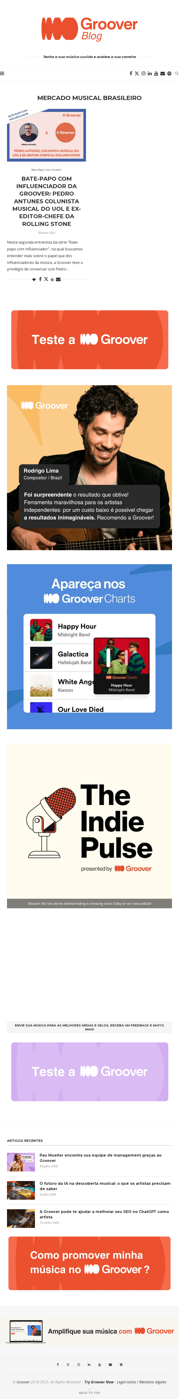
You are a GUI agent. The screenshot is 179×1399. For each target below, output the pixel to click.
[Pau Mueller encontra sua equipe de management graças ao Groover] (21, 1162)
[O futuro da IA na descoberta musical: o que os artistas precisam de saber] (21, 1190)
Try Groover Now (99, 1382)
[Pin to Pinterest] (52, 279)
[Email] (162, 73)
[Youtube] (156, 73)
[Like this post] (34, 279)
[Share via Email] (58, 279)
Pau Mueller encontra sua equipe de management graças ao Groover (101, 1158)
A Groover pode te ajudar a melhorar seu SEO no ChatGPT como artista (104, 1214)
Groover (23, 1382)
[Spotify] (169, 73)
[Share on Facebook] (40, 279)
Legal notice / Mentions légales (141, 1382)
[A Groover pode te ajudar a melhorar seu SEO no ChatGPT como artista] (21, 1218)
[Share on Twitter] (46, 279)
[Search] (176, 73)
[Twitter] (136, 73)
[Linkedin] (150, 73)
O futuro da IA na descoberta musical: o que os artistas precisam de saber (105, 1186)
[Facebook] (131, 73)
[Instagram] (143, 73)
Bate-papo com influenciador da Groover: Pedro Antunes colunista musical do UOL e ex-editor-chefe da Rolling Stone (46, 201)
